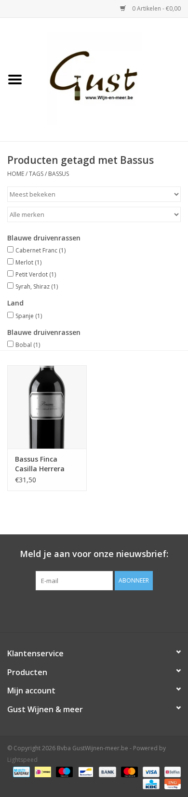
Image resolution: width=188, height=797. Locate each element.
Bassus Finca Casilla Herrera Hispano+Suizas (41, 464)
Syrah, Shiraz (36, 286)
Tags (36, 174)
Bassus (58, 174)
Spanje (28, 316)
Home (15, 174)
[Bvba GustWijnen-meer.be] (109, 78)
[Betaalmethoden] (20, 772)
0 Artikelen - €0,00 (156, 8)
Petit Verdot (35, 274)
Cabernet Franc (40, 250)
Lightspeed (22, 760)
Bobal (27, 345)
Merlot (28, 262)
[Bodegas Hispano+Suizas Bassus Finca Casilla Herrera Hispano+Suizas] (47, 407)
